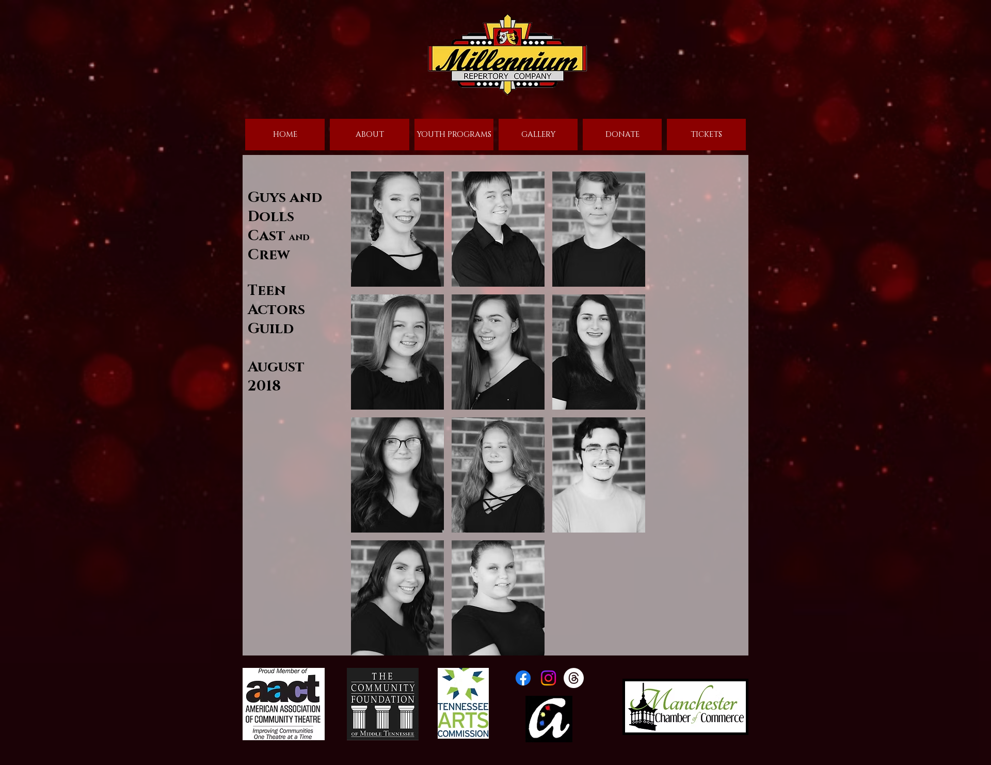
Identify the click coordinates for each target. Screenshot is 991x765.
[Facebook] (523, 678)
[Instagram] (548, 678)
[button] (397, 229)
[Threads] (574, 678)
